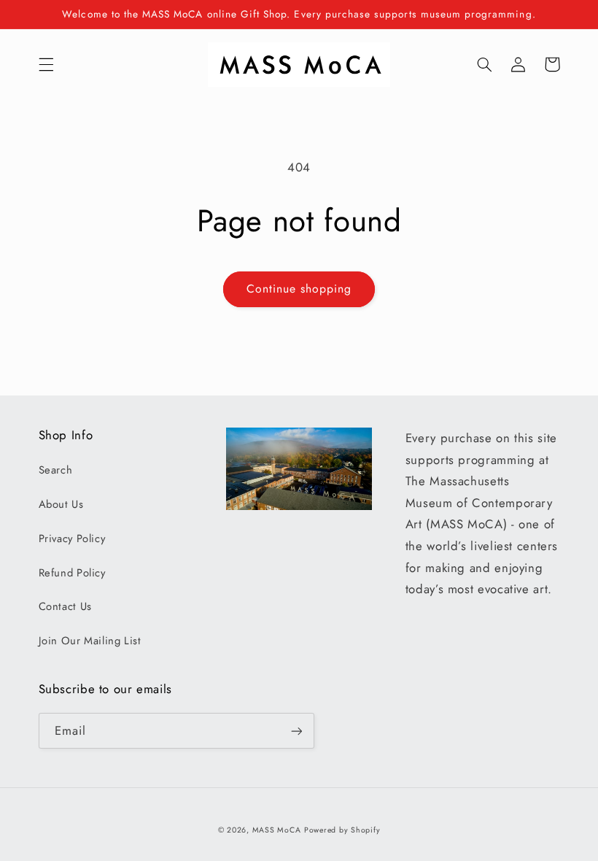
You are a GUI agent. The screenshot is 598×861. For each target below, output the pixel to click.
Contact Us (65, 606)
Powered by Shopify (342, 830)
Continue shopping (299, 288)
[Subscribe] (296, 731)
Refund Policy (72, 573)
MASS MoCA (276, 830)
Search (56, 470)
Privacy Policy (72, 538)
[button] (46, 64)
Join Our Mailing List (90, 641)
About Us (61, 504)
